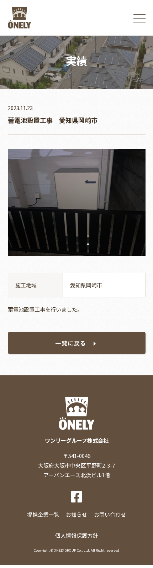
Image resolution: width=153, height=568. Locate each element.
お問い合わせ (110, 514)
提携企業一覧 (43, 514)
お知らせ (76, 514)
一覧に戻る (70, 343)
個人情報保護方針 (76, 535)
